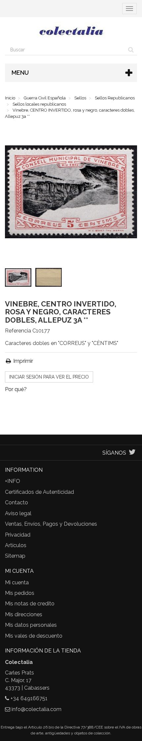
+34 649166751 (29, 698)
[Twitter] (132, 453)
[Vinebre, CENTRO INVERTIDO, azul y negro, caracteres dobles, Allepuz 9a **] (19, 278)
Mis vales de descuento (33, 636)
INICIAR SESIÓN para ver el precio (49, 377)
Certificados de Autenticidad (39, 492)
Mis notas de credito (29, 603)
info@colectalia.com (36, 709)
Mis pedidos (19, 593)
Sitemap (15, 556)
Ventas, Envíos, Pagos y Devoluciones (51, 524)
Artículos (15, 545)
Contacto (16, 502)
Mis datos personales (31, 625)
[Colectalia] (71, 30)
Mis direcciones (23, 614)
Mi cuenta (17, 582)
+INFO (12, 481)
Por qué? (16, 389)
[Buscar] (131, 49)
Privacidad (17, 535)
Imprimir (22, 361)
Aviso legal (18, 513)
